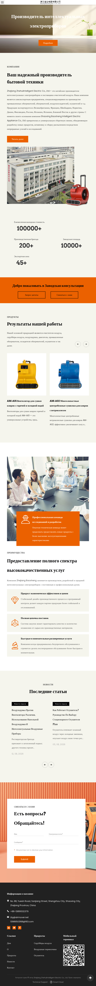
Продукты (11, 955)
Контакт (10, 967)
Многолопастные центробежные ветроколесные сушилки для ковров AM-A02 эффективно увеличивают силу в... (25, 420)
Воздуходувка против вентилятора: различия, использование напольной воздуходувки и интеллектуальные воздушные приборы (68, 722)
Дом (9, 943)
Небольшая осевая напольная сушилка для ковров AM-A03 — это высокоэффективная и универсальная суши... (69, 417)
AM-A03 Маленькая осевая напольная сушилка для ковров (67, 403)
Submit (24, 859)
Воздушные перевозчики (45, 949)
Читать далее (18, 139)
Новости (11, 961)
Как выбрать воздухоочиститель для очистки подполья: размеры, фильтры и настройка (26, 717)
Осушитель (39, 955)
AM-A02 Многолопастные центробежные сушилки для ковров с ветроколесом (26, 406)
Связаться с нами (64, 294)
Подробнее (13, 42)
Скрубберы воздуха (43, 943)
